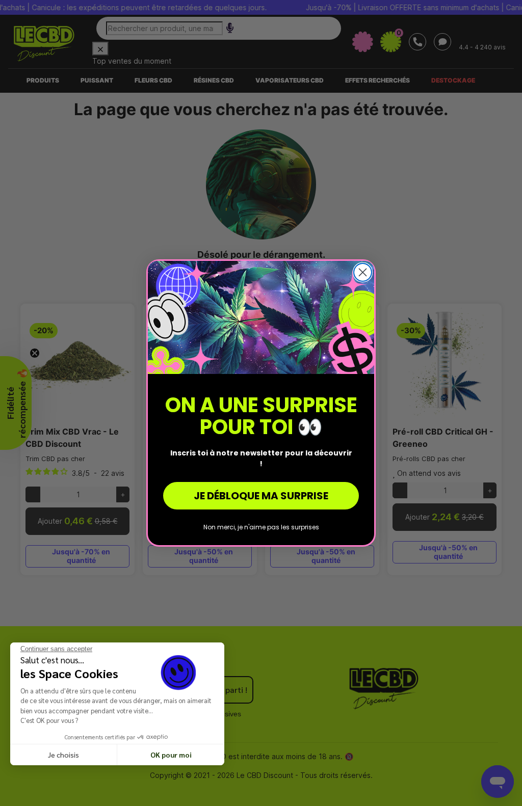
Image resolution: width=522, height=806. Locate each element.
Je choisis (63, 754)
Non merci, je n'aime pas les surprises (261, 527)
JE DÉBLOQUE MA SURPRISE (261, 496)
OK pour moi (171, 754)
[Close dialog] (363, 272)
